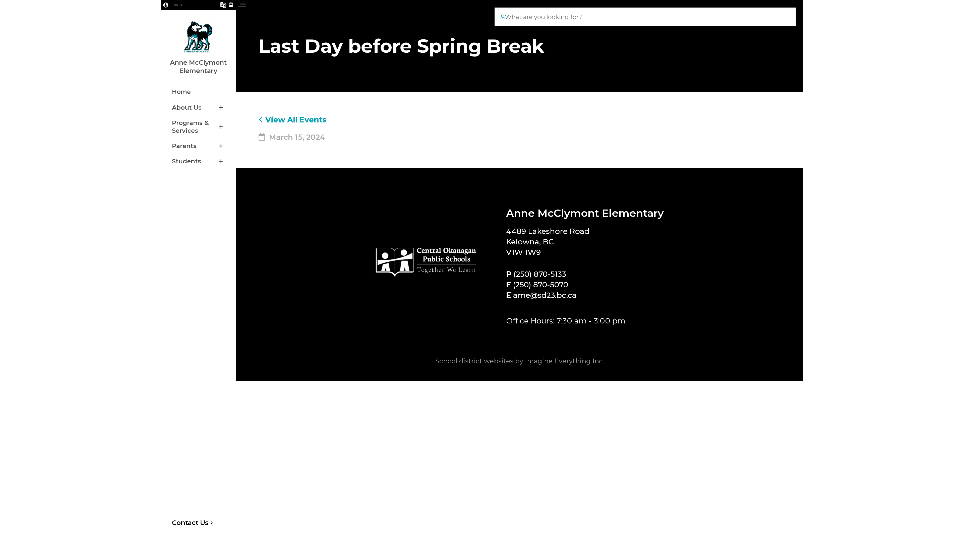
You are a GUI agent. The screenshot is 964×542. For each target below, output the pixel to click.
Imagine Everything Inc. (564, 361)
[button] (184, 5)
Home (181, 91)
